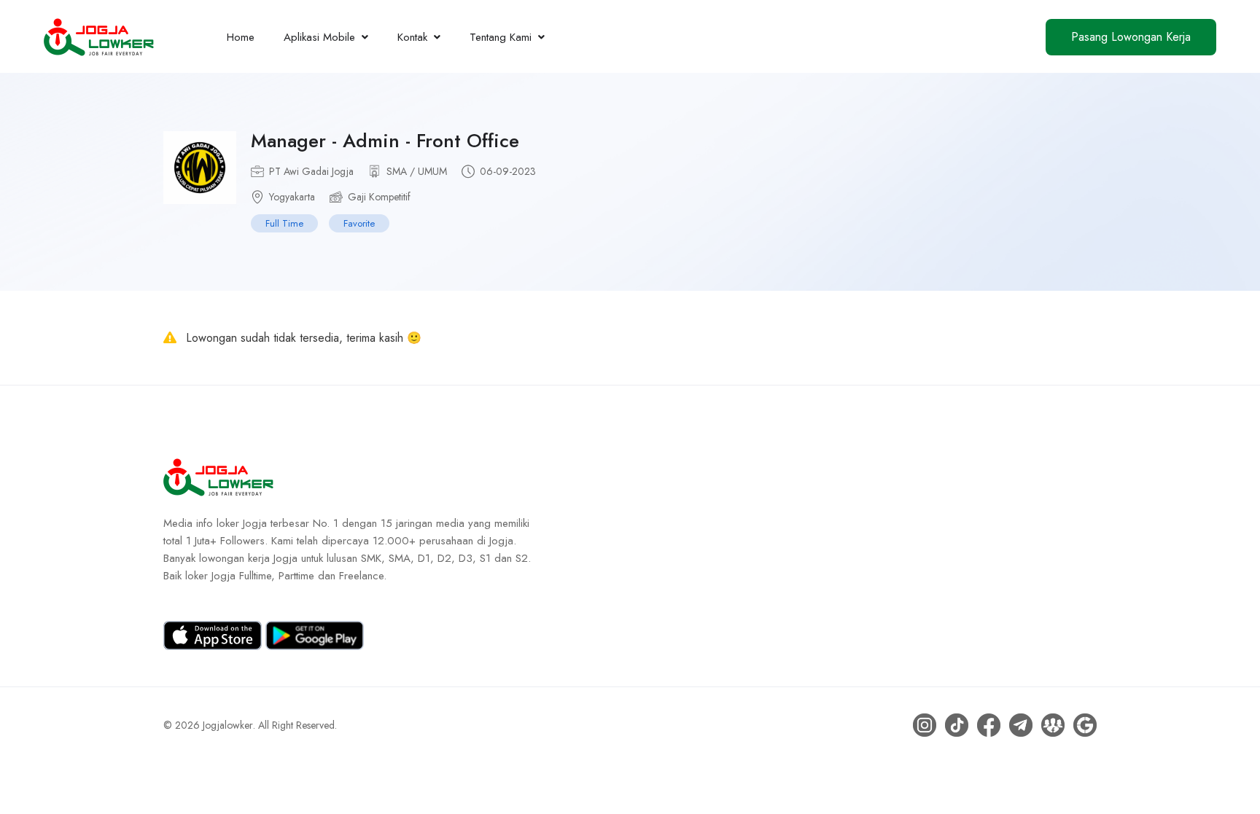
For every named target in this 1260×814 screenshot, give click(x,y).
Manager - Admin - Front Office (385, 140)
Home (240, 37)
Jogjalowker (228, 725)
